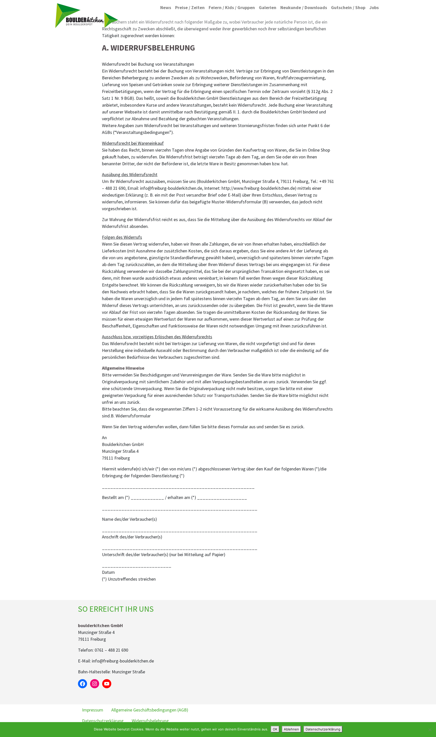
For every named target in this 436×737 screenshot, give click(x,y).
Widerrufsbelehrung (150, 721)
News (165, 7)
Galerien (267, 7)
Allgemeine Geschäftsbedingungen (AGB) (149, 710)
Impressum (92, 710)
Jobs (374, 7)
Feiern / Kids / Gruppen (232, 7)
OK (275, 729)
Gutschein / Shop (348, 7)
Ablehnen (291, 729)
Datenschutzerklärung (103, 721)
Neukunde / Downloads (303, 7)
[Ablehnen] (429, 729)
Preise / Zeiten (190, 7)
